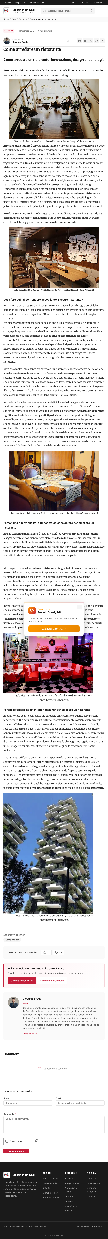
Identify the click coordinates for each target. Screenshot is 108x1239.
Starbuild (59, 1235)
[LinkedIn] (79, 40)
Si (48, 952)
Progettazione (72, 1183)
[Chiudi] (79, 607)
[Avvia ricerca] (91, 11)
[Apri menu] (101, 11)
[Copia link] (102, 40)
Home (6, 19)
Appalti (68, 1210)
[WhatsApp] (96, 40)
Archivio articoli (51, 1197)
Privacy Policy (82, 1226)
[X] (90, 40)
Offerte (46, 1188)
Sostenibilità (71, 1206)
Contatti (74, 2)
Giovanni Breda (20, 42)
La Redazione (99, 2)
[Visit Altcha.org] (36, 1141)
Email (59, 1098)
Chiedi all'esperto (20, 980)
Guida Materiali (50, 1183)
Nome (7, 1098)
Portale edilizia (50, 1178)
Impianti (69, 1196)
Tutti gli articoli (29, 1033)
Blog (14, 19)
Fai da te (23, 19)
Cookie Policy (98, 1226)
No (60, 952)
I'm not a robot (17, 1141)
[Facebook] (85, 40)
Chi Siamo (85, 2)
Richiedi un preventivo (52, 980)
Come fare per (12, 939)
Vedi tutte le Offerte (52, 629)
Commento (9, 1114)
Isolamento (70, 1201)
